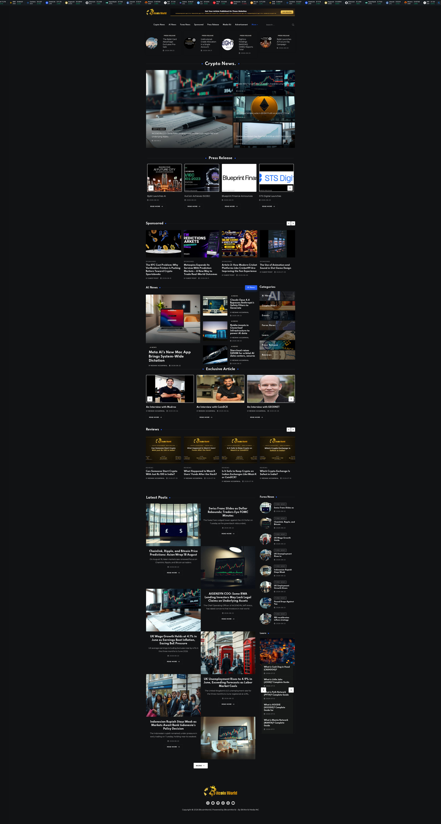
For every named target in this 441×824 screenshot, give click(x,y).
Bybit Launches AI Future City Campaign (284, 42)
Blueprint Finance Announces (200, 196)
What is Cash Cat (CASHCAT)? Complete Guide (275, 707)
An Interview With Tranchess (263, 407)
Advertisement (241, 25)
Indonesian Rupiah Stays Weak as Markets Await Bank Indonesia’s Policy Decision (173, 725)
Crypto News (159, 25)
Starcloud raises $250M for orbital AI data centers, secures (242, 353)
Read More (155, 206)
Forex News (185, 25)
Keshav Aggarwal (159, 365)
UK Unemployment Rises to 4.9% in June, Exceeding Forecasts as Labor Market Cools (228, 683)
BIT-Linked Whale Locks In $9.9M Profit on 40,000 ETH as (262, 113)
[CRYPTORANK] (439, 3)
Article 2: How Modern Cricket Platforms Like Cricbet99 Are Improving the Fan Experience (239, 268)
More (254, 25)
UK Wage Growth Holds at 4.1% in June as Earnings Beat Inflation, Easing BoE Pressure (173, 640)
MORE (199, 766)
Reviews (149, 467)
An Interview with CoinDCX (161, 407)
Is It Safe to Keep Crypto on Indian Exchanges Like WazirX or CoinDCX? (201, 474)
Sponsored (198, 25)
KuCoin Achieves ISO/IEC (160, 196)
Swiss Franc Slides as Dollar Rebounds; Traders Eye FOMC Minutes (228, 512)
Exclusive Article (154, 401)
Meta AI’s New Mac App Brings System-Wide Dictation (170, 356)
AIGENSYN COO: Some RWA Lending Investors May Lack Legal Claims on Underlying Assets (228, 597)
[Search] (293, 24)
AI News (172, 25)
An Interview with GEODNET (213, 407)
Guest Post (153, 278)
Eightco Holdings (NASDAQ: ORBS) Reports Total (246, 44)
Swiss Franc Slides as (284, 508)
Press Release (213, 25)
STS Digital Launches (233, 196)
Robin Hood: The (267, 196)
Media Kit (227, 25)
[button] (151, 188)
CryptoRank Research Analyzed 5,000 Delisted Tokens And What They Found (277, 474)
